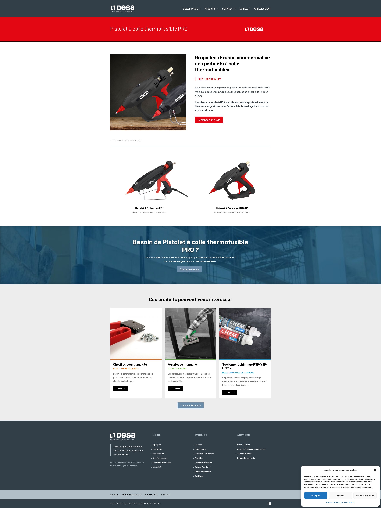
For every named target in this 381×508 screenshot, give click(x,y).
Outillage (199, 476)
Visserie (198, 445)
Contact (244, 9)
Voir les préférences (365, 495)
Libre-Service (243, 445)
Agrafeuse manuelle (182, 364)
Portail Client (262, 9)
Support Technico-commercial (251, 449)
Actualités (157, 467)
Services (227, 9)
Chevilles (199, 458)
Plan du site (151, 495)
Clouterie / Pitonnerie (204, 454)
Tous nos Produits (190, 405)
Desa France (190, 9)
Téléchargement (244, 454)
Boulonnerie (200, 449)
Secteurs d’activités (162, 463)
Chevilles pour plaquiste (130, 364)
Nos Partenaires (160, 458)
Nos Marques (158, 454)
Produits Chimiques (203, 463)
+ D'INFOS (121, 388)
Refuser (340, 495)
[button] (375, 469)
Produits (210, 9)
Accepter (315, 495)
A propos (157, 445)
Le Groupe (157, 449)
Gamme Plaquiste (203, 471)
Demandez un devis (209, 119)
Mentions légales (333, 502)
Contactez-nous (189, 269)
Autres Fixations (202, 467)
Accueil (114, 495)
